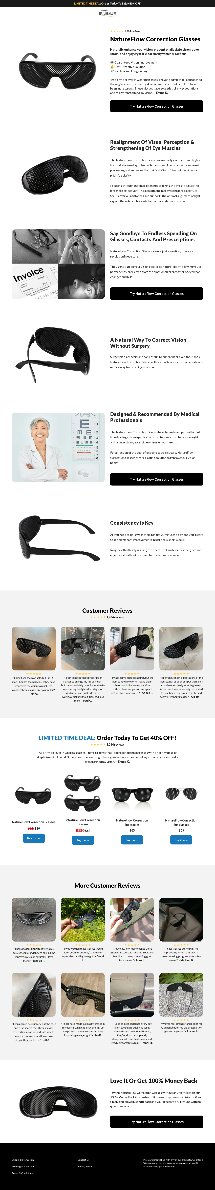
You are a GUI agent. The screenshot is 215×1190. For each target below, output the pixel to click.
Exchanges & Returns (23, 1166)
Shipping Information (23, 1159)
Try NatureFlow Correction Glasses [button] (157, 106)
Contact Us (83, 1159)
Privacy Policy (84, 1166)
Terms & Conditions (22, 1173)
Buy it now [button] (33, 838)
